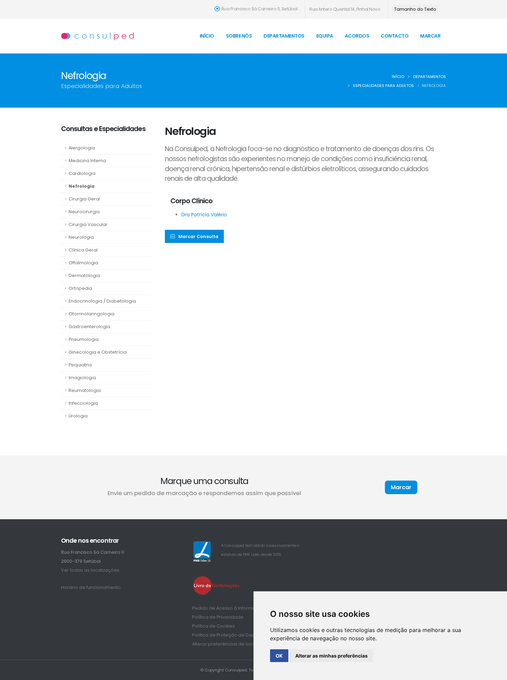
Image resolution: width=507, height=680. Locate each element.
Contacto (394, 35)
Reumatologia (85, 390)
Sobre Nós (239, 35)
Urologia (78, 416)
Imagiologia (82, 378)
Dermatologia (84, 275)
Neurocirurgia (84, 212)
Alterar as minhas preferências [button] (331, 656)
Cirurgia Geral (84, 199)
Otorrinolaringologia (92, 314)
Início (207, 35)
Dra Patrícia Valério (204, 214)
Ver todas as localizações (90, 570)
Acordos (357, 35)
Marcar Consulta (198, 236)
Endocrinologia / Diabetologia (102, 301)
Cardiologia (82, 173)
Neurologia (81, 237)
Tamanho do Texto (415, 9)
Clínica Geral (83, 250)
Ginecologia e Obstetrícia (98, 352)
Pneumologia (84, 339)
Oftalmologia (83, 263)
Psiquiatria (80, 365)
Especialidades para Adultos (383, 85)
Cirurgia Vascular (88, 224)
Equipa (324, 35)
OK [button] (279, 656)
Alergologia (82, 148)
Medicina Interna (87, 161)
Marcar (430, 35)
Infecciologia (83, 403)
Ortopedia (80, 288)
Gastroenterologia (89, 326)
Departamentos (284, 35)
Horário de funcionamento (91, 587)
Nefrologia (82, 186)
